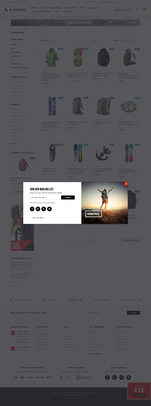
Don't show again (37, 218)
